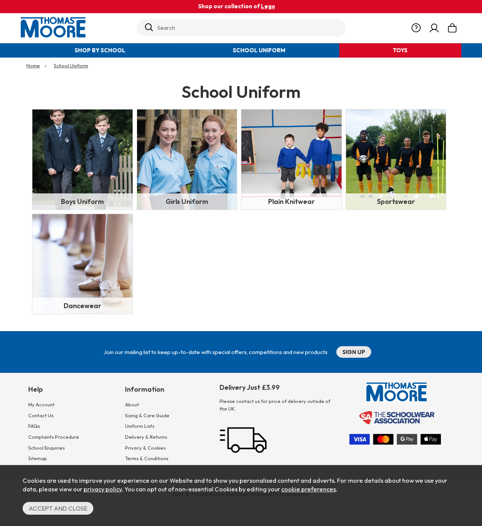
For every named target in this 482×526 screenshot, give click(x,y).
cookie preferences (308, 489)
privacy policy (103, 489)
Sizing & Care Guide (147, 415)
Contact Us (40, 415)
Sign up (353, 352)
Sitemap (37, 458)
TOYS (400, 50)
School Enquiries (46, 448)
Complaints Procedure (53, 437)
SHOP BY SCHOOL (100, 50)
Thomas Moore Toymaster (76, 27)
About (132, 404)
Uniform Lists (139, 426)
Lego (268, 6)
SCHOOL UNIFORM (259, 50)
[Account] (434, 28)
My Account (41, 404)
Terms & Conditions (146, 458)
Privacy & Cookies (145, 448)
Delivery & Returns (146, 437)
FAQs (34, 426)
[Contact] (416, 28)
